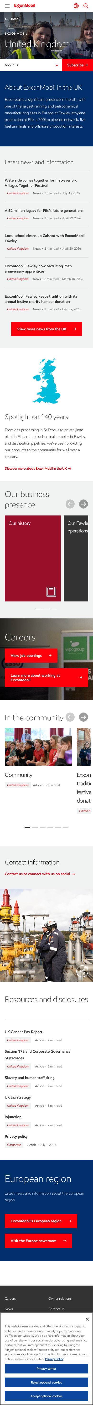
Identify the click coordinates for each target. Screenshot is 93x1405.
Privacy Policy (54, 1359)
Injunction (13, 1117)
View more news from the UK (41, 329)
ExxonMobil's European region (36, 1221)
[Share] (82, 971)
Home (14, 19)
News (9, 1309)
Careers (10, 1299)
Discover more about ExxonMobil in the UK (36, 469)
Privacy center (46, 1368)
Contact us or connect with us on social (38, 874)
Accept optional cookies (47, 1396)
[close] (53, 522)
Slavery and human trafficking (30, 1077)
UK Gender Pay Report (23, 1032)
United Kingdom (18, 193)
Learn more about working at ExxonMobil (35, 677)
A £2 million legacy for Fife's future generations (44, 210)
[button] (7, 6)
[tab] (27, 827)
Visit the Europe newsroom (33, 1241)
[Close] (87, 1319)
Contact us (56, 1309)
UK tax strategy (18, 1097)
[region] (46, 1359)
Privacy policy (16, 1136)
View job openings (26, 655)
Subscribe (75, 65)
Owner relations (60, 1299)
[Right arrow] (83, 504)
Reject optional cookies (46, 1382)
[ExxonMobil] (26, 6)
